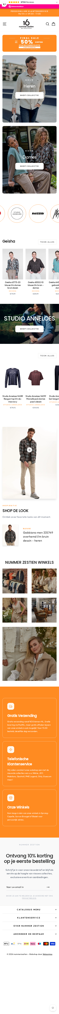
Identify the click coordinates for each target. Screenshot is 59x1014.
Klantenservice (28, 917)
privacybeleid (29, 898)
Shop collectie (29, 329)
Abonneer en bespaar (28, 934)
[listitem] (27, 213)
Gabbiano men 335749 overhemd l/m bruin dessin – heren (38, 536)
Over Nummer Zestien (28, 926)
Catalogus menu (29, 909)
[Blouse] (29, 449)
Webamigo (47, 954)
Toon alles (47, 242)
